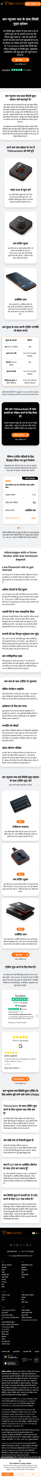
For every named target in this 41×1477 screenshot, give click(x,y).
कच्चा (3, 1272)
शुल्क (10, 537)
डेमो (3, 1284)
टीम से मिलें (5, 1313)
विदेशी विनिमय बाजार (27, 1265)
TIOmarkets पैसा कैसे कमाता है (10, 1319)
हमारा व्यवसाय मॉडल (7, 1315)
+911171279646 (27, 1251)
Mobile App (6, 1295)
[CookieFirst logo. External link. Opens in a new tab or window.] (20, 1461)
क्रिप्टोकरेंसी (24, 1275)
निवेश (3, 1287)
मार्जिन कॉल (24, 1302)
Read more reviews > (12, 1068)
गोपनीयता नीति (6, 1351)
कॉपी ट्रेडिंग (5, 1277)
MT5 (3, 1300)
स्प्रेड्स (23, 1297)
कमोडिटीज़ (24, 1270)
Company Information (29, 1320)
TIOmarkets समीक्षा (8, 1327)
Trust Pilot (5, 1329)
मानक (3, 1270)
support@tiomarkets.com (21, 1255)
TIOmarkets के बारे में (8, 1310)
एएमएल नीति (24, 1315)
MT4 (3, 1297)
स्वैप (22, 1300)
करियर (3, 1339)
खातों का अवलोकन (7, 1265)
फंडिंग (14, 392)
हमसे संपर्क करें (6, 1341)
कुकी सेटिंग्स (16, 1351)
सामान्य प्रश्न (5, 1334)
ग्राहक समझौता (25, 1310)
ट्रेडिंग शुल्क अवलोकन (27, 1295)
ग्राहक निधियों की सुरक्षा (8, 1322)
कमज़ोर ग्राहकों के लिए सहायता (10, 1325)
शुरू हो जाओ (5, 1332)
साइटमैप (37, 1351)
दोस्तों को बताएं (6, 1344)
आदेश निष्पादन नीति (26, 1313)
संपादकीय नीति (27, 1351)
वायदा (22, 1277)
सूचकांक (23, 1267)
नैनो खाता (4, 1267)
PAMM (4, 1282)
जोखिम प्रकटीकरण (26, 1318)
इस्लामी (4, 1280)
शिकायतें (4, 1337)
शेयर (22, 1272)
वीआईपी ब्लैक (5, 1275)
